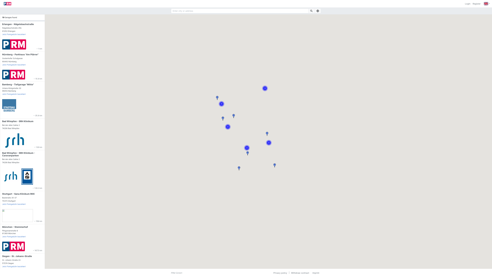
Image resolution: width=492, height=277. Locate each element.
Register (477, 3)
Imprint (315, 273)
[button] (269, 143)
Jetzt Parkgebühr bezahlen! (14, 34)
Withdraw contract (300, 273)
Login (467, 3)
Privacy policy (280, 273)
